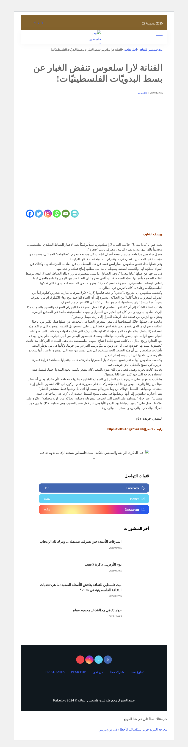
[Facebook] (30, 214)
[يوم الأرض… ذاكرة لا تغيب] (137, 567)
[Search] (29, 37)
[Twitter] (39, 214)
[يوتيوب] (31, 22)
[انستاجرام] (35, 22)
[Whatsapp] (57, 214)
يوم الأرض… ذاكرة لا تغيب (103, 564)
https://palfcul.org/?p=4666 (125, 429)
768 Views (142, 93)
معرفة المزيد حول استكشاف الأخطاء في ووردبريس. (132, 729)
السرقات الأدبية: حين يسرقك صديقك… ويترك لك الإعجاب (81, 541)
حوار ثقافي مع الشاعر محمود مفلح (97, 610)
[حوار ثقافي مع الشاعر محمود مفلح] (137, 613)
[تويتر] (38, 22)
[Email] (66, 214)
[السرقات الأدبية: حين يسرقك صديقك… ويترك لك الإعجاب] (137, 544)
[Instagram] (48, 214)
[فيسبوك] (42, 22)
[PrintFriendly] (75, 214)
